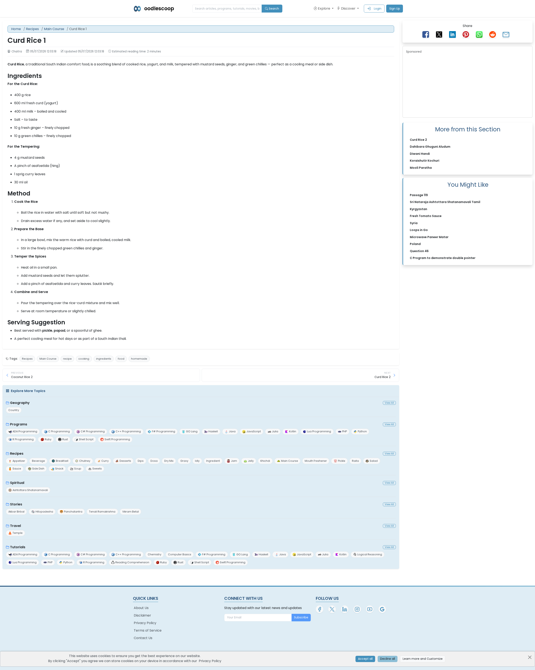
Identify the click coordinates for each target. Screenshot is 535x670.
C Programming (59, 431)
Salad (374, 461)
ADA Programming (25, 431)
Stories (16, 504)
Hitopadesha (44, 511)
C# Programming (93, 431)
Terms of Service (148, 630)
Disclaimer (142, 615)
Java (232, 431)
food (121, 358)
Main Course (54, 29)
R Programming (23, 439)
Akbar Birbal (16, 511)
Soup (77, 468)
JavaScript (253, 431)
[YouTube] (369, 609)
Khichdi (265, 461)
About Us (141, 607)
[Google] (382, 609)
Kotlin (292, 431)
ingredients (103, 358)
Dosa (154, 461)
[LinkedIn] (344, 609)
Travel (15, 525)
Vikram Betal (130, 511)
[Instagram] (357, 609)
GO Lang (191, 431)
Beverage (38, 461)
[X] (332, 609)
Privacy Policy (145, 623)
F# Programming (163, 431)
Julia (275, 431)
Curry (105, 461)
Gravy (184, 461)
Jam (234, 461)
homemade (139, 358)
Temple (18, 533)
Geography (20, 402)
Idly (197, 461)
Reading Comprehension (132, 562)
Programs (18, 424)
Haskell (213, 431)
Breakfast (62, 461)
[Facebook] (319, 609)
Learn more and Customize (423, 659)
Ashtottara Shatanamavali (30, 490)
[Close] (530, 657)
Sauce (17, 468)
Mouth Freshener (316, 461)
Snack (59, 468)
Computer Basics (179, 554)
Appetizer (19, 461)
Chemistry (154, 554)
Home (16, 29)
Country (13, 410)
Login (377, 8)
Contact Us (143, 638)
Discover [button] (348, 8)
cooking (83, 358)
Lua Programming (319, 431)
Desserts (125, 461)
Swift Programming (117, 439)
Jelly (251, 461)
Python (362, 431)
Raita (355, 461)
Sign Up (394, 8)
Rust (65, 439)
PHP (344, 431)
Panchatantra (73, 511)
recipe (67, 358)
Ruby (48, 439)
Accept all (365, 659)
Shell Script (86, 439)
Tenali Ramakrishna (102, 511)
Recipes (32, 29)
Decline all (387, 659)
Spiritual (17, 482)
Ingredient (213, 461)
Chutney (84, 461)
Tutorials (17, 547)
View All (389, 403)
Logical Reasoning (369, 554)
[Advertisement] (467, 85)
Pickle (341, 461)
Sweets (97, 468)
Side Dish (38, 468)
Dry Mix (168, 461)
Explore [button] (324, 8)
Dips (141, 461)
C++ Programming (128, 431)
